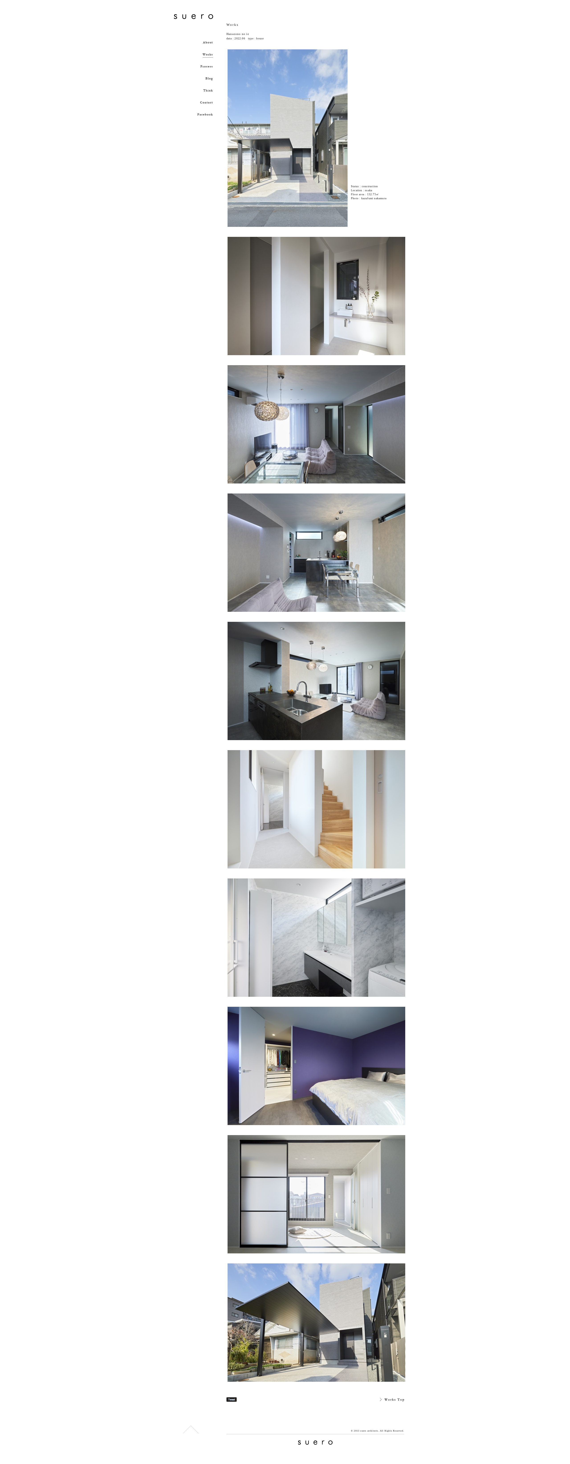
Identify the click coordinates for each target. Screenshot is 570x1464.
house (260, 38)
